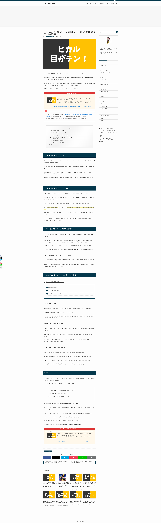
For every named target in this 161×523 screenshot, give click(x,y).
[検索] (117, 0)
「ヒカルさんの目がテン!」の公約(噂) (57, 132)
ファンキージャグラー (105, 77)
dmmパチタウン (104, 103)
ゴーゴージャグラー (104, 70)
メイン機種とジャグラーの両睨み (57, 142)
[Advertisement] (80, 17)
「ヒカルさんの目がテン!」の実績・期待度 (58, 135)
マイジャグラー (104, 79)
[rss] (116, 0)
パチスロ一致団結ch (51, 36)
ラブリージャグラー (104, 91)
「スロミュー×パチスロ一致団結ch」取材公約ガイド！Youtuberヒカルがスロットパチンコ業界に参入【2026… (74, 99)
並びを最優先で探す (55, 138)
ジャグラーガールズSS (105, 72)
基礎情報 (102, 96)
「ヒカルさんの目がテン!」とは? (56, 130)
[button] (47, 457)
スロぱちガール (104, 106)
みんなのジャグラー (104, 86)
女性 (102, 118)
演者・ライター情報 (105, 115)
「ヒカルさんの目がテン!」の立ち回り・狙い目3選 (60, 137)
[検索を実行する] (117, 32)
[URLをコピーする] (91, 457)
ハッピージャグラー (104, 75)
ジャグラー (103, 63)
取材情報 (102, 101)
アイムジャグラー (104, 65)
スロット (102, 98)
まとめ (50, 144)
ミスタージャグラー (104, 82)
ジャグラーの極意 (49, 3)
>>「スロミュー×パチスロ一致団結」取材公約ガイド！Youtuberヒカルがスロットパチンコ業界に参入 (68, 106)
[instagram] (114, 0)
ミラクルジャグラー (104, 84)
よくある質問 (103, 89)
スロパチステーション (105, 108)
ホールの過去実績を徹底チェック (57, 140)
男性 (102, 120)
